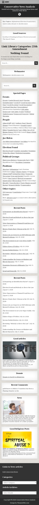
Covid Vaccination (25, 105)
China (13, 172)
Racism (5, 185)
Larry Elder (23, 130)
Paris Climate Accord (28, 183)
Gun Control (12, 178)
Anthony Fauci (21, 123)
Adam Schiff (7, 123)
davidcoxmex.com (17, 75)
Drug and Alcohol (17, 176)
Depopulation (22, 107)
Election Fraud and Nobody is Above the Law (18, 217)
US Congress (7, 192)
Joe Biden (24, 141)
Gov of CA (30, 130)
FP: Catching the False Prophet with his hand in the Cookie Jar (19, 416)
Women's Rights (14, 185)
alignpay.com (11, 198)
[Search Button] (19, 14)
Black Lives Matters (10, 160)
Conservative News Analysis (19, 6)
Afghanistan (15, 21)
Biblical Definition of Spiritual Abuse (15, 449)
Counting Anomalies (21, 151)
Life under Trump (17, 112)
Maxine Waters (8, 132)
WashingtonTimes (16, 37)
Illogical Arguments (24, 178)
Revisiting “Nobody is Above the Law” (16, 253)
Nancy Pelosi (31, 132)
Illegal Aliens (16, 181)
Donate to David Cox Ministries (13, 377)
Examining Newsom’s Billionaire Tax (15, 265)
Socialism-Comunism (23, 162)
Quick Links (7, 24)
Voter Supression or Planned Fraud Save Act (18, 223)
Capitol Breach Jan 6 (16, 100)
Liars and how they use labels (13, 360)
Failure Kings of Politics (11, 246)
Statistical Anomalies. (23, 153)
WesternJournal (29, 37)
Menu (7, 2)
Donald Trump (26, 125)
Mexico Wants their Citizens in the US (16, 229)
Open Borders (15, 183)
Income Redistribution (10, 250)
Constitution (17, 192)
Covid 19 (17, 103)
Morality (6, 183)
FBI (32, 160)
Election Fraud (8, 151)
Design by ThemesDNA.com (19, 503)
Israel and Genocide (9, 271)
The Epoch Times (9, 39)
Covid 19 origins (12, 105)
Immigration (7, 181)
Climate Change (21, 172)
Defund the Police (19, 174)
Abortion (6, 169)
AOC (13, 123)
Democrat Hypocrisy (21, 114)
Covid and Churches (10, 107)
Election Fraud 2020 (28, 21)
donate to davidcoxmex (20, 24)
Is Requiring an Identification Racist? (15, 211)
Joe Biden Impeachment (11, 141)
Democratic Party (24, 160)
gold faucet (6, 388)
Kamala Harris (13, 130)
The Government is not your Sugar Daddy (17, 241)
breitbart (6, 37)
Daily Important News (10, 472)
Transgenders (26, 185)
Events (5, 100)
